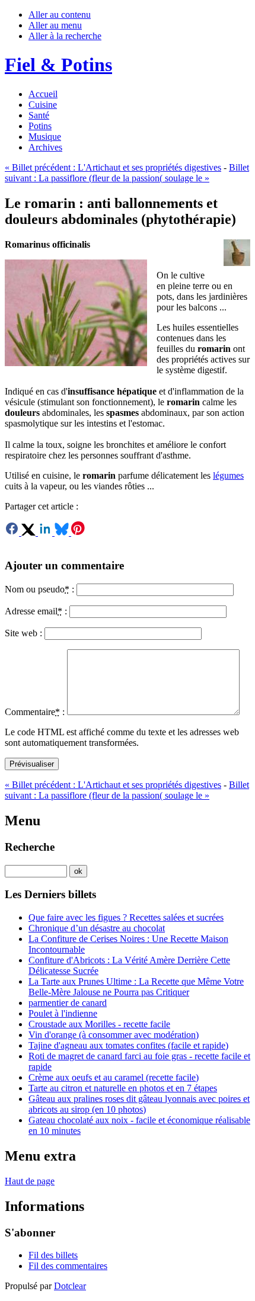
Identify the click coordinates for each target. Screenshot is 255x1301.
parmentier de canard (67, 1003)
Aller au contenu (59, 14)
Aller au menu (55, 25)
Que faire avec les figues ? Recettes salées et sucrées (126, 917)
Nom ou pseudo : (39, 589)
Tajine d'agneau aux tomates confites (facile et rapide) (128, 1045)
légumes (228, 475)
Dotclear (70, 1286)
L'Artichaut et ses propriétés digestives (113, 167)
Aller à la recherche (64, 36)
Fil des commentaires (67, 1266)
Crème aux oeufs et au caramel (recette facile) (113, 1077)
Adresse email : (36, 611)
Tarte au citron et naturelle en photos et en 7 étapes (122, 1088)
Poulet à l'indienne (62, 1013)
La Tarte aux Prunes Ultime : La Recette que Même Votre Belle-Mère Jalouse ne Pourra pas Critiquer (136, 986)
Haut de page (30, 1181)
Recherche (30, 847)
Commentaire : (35, 712)
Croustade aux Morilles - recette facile (99, 1024)
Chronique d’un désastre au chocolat (96, 928)
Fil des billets (53, 1255)
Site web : (23, 633)
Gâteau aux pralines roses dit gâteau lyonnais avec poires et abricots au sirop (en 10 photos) (139, 1104)
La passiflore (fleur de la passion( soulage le (127, 172)
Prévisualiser (31, 764)
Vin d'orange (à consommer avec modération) (113, 1035)
